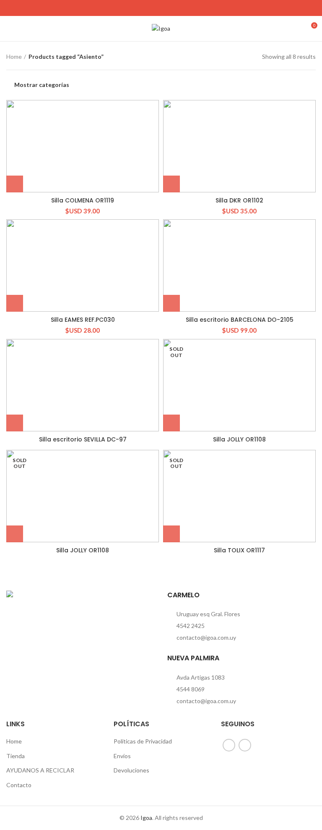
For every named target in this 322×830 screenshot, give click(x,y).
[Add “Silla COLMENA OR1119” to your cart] (14, 184)
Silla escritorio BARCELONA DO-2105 (239, 319)
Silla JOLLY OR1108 (239, 439)
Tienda (15, 755)
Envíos (122, 755)
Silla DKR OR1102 (239, 200)
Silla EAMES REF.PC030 (83, 319)
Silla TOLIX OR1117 (239, 550)
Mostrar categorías (41, 85)
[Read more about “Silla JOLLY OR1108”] (171, 423)
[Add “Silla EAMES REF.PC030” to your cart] (14, 303)
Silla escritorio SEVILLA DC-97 (83, 439)
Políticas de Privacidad (143, 741)
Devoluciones (131, 770)
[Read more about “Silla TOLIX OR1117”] (171, 533)
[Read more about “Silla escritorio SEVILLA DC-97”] (14, 423)
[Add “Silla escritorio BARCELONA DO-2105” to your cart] (171, 303)
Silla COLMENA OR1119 (82, 200)
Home (14, 56)
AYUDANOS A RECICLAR (40, 770)
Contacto (18, 784)
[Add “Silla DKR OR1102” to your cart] (171, 184)
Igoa (146, 817)
